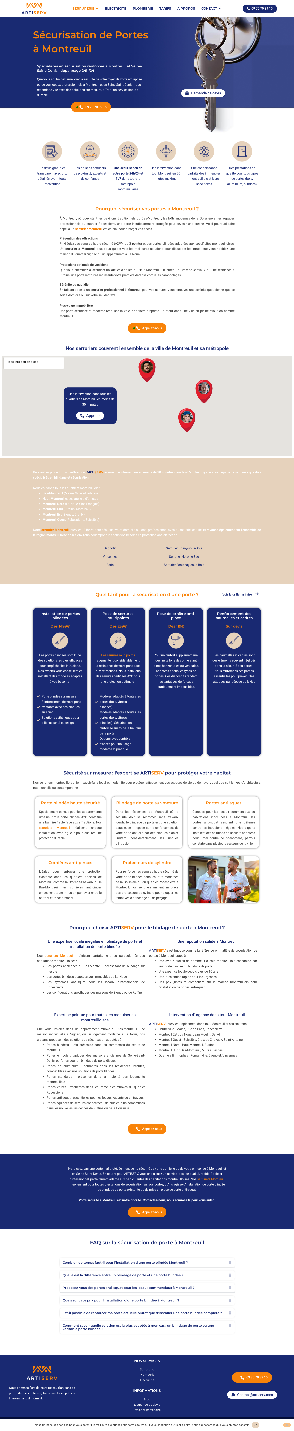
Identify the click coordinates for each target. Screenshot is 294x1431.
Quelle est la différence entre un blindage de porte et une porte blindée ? (123, 1275)
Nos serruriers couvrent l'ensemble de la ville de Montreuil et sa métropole (147, 348)
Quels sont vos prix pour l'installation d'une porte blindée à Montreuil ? (121, 1300)
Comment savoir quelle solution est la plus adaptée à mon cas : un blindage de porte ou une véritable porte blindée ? (138, 1327)
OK (255, 1424)
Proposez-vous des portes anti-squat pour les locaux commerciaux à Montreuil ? (128, 1288)
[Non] (287, 1425)
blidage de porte (173, 927)
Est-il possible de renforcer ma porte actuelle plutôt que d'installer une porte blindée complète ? (142, 1313)
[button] (147, 1262)
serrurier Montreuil (88, 229)
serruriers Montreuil (54, 828)
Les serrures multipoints (118, 655)
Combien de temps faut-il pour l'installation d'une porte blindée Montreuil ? (125, 1262)
